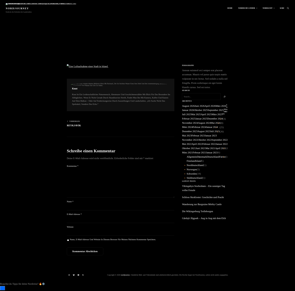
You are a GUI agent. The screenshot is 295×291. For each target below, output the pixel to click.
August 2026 (188, 106)
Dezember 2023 (190, 131)
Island (199, 161)
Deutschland (213, 156)
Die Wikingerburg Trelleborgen (197, 211)
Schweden (192, 173)
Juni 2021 (201, 148)
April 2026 (210, 106)
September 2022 (220, 139)
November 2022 (190, 139)
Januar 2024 (212, 127)
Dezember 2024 (215, 118)
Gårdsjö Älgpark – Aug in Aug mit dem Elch (204, 218)
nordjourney (125, 275)
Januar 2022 (222, 144)
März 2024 (187, 127)
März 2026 (220, 106)
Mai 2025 (196, 114)
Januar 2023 (211, 135)
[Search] (224, 96)
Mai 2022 (187, 144)
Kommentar (72, 166)
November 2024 (190, 123)
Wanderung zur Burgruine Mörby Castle (202, 204)
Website (70, 227)
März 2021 (187, 152)
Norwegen (192, 169)
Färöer (222, 156)
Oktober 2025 (201, 110)
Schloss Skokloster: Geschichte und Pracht (203, 197)
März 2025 (217, 114)
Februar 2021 (199, 152)
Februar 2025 (188, 118)
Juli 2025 (186, 114)
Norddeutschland (195, 165)
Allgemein (192, 156)
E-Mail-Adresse (74, 214)
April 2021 (220, 148)
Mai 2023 (187, 135)
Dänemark (202, 156)
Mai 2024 (215, 123)
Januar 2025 (201, 118)
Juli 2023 (215, 131)
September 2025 (216, 110)
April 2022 (197, 144)
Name (70, 201)
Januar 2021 (212, 152)
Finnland (191, 161)
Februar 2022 (209, 144)
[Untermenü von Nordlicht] (274, 8)
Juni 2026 (200, 106)
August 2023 (204, 131)
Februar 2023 (198, 135)
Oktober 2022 (205, 139)
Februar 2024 (199, 127)
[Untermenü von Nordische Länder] (256, 8)
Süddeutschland (194, 178)
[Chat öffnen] (2, 288)
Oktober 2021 (189, 148)
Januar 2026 (188, 110)
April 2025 (206, 114)
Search (288, 8)
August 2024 (204, 123)
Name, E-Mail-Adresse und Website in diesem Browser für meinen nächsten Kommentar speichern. (113, 239)
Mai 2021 (210, 148)
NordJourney (17, 8)
